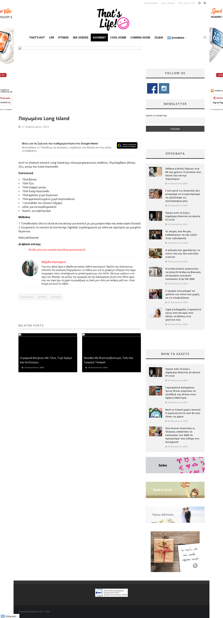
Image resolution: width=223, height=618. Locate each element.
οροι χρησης (168, 3)
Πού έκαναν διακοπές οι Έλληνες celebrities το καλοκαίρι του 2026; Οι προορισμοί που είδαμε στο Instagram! (182, 435)
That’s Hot (37, 37)
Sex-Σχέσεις (80, 37)
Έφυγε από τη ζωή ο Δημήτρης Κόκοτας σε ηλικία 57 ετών (182, 216)
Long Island (27, 296)
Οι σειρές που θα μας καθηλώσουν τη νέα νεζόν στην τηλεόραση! (181, 235)
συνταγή (55, 296)
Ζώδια (158, 37)
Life (51, 37)
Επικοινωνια (151, 3)
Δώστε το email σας (156, 115)
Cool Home (118, 37)
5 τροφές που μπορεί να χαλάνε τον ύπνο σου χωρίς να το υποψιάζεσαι (182, 294)
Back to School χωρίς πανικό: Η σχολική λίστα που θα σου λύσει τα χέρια (183, 413)
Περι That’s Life (186, 3)
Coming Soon (140, 37)
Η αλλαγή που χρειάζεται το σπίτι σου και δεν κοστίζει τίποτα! (182, 253)
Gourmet (99, 37)
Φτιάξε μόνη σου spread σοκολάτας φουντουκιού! (56, 249)
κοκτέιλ (42, 296)
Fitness (63, 37)
